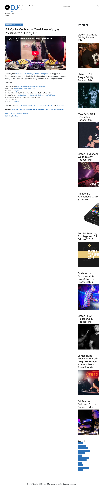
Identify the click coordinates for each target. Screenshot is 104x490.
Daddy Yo (15, 91)
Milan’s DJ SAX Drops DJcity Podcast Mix (86, 117)
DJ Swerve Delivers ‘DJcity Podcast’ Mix (87, 404)
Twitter (50, 105)
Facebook (24, 105)
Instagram (32, 105)
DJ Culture (82, 446)
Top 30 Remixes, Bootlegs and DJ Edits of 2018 (87, 236)
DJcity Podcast (84, 451)
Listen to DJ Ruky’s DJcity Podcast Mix (85, 77)
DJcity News (83, 448)
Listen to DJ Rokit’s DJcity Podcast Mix (85, 318)
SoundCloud (41, 105)
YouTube (60, 105)
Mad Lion (17, 101)
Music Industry (83, 458)
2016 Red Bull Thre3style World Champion (31, 74)
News (7, 16)
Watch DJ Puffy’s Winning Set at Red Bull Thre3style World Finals (38, 109)
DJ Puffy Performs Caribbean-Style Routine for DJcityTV (32, 31)
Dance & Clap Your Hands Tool (24, 89)
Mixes (19, 113)
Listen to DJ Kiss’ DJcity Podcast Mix (88, 37)
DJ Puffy (8, 116)
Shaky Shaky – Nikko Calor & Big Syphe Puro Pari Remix (36, 95)
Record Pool (9, 13)
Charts (80, 443)
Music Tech (82, 460)
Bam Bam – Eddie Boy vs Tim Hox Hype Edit (31, 86)
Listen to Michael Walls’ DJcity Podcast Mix (88, 156)
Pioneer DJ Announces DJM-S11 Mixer (88, 196)
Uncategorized (83, 468)
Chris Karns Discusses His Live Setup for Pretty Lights (86, 277)
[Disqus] (36, 147)
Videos (25, 113)
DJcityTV (13, 113)
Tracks (80, 465)
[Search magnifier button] (97, 6)
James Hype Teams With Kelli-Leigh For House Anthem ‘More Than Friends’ (88, 361)
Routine (15, 116)
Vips (6, 113)
